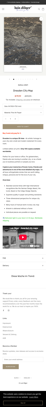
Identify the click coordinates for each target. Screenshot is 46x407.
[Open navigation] (3, 9)
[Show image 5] (23, 79)
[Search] (39, 9)
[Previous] (9, 79)
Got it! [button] (23, 403)
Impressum (7, 323)
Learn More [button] (33, 397)
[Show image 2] (16, 79)
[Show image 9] (32, 79)
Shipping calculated (23, 100)
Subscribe (11, 366)
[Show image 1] (13, 79)
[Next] (36, 79)
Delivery (6, 266)
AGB (4, 338)
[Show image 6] (25, 79)
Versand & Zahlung (9, 334)
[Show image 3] (18, 79)
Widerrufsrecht (8, 331)
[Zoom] (41, 19)
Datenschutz (7, 327)
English (27, 378)
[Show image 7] (27, 79)
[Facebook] (3, 310)
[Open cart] (43, 9)
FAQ (4, 258)
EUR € (16, 378)
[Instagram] (8, 310)
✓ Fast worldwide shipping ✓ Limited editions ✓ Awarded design (23, 2)
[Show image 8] (30, 79)
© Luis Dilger (23, 383)
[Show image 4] (20, 79)
